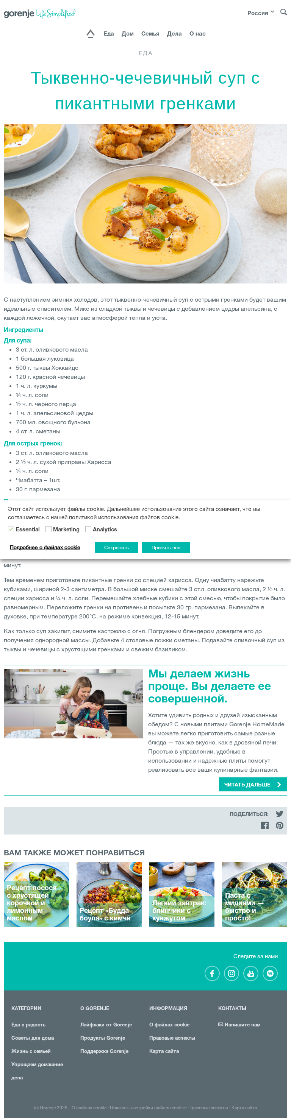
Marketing (66, 530)
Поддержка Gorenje (104, 1051)
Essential (28, 530)
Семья (150, 34)
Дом (128, 34)
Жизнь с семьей (31, 1051)
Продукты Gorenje (102, 1038)
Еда (108, 34)
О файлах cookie (169, 1025)
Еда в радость (28, 1025)
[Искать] (283, 15)
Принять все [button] (166, 547)
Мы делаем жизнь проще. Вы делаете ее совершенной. (209, 688)
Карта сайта (164, 1051)
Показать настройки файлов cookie (147, 1107)
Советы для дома (32, 1038)
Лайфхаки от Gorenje (106, 1025)
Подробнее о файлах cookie (45, 547)
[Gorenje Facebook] (212, 973)
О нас (197, 34)
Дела (174, 34)
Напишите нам (241, 1025)
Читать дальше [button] (248, 785)
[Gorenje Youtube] (250, 973)
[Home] (90, 34)
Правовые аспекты (172, 1038)
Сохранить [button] (116, 547)
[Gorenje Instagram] (231, 973)
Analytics (105, 530)
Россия (257, 14)
